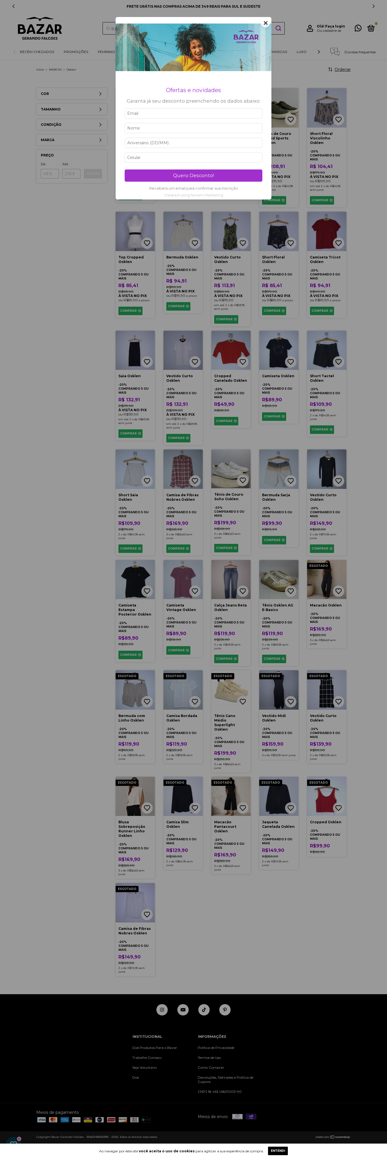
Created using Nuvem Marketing (193, 195)
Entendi (278, 1151)
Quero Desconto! (193, 175)
